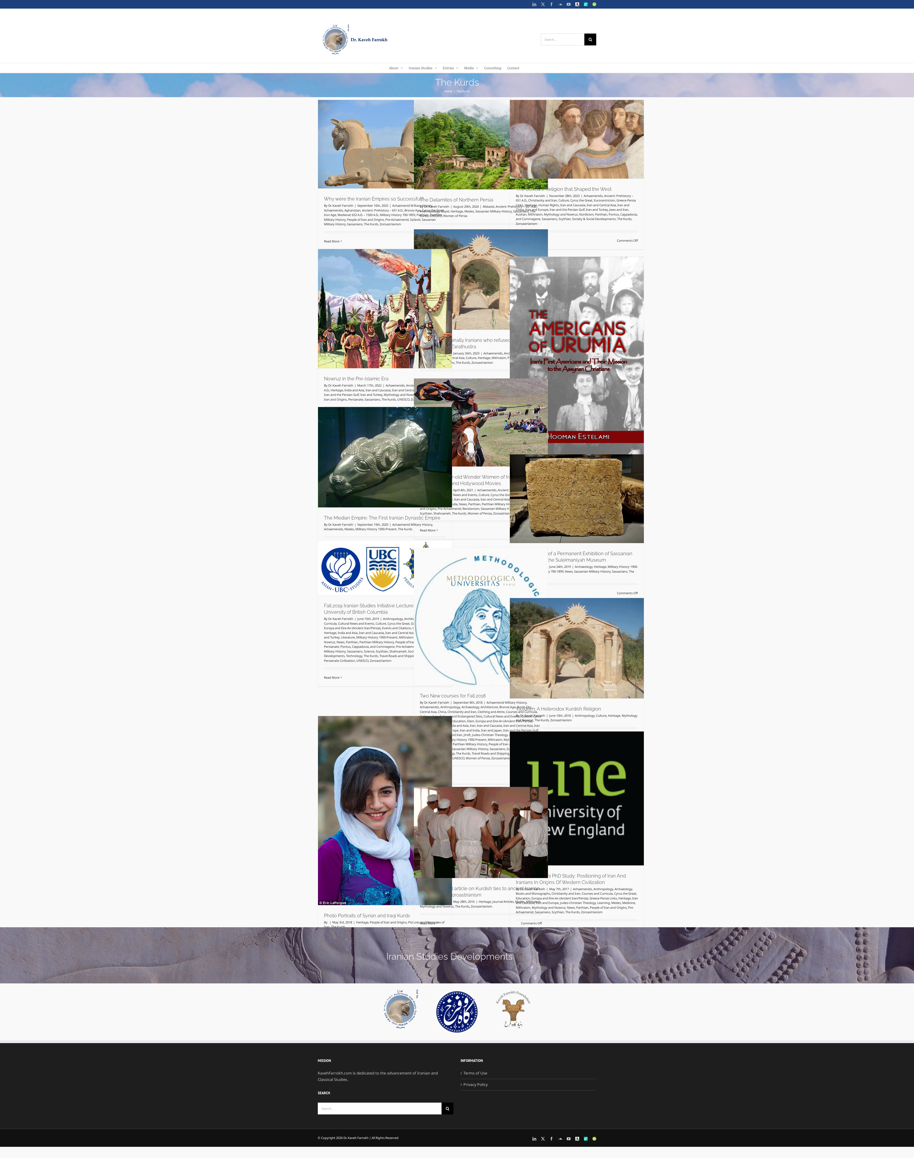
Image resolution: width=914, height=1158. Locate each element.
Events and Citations (396, 628)
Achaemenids (333, 210)
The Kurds (371, 224)
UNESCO (436, 216)
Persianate (355, 399)
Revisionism (470, 508)
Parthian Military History (499, 504)
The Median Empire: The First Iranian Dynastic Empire (382, 518)
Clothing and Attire (491, 712)
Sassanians (355, 224)
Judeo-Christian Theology (490, 735)
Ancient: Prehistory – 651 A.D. (382, 210)
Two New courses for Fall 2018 (453, 696)
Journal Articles (503, 901)
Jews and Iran (618, 209)
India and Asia (354, 390)
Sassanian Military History (493, 211)
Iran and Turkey (597, 209)
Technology (359, 545)
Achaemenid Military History (412, 524)
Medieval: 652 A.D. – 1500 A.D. (358, 215)
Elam (470, 721)
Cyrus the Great (581, 200)
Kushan (521, 214)
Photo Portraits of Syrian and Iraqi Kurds (367, 915)
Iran (473, 725)
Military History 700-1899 (397, 215)
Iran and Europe (536, 209)
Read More (331, 241)
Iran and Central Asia (601, 205)
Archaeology (583, 566)
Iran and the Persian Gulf (567, 209)
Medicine (628, 903)
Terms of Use (475, 1073)
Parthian (601, 214)
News (463, 504)
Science (369, 651)
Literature (348, 637)
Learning (603, 903)
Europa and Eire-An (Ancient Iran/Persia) (352, 628)
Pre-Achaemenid (397, 219)
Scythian (565, 219)
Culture (563, 200)
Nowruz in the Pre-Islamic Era (356, 379)
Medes (469, 211)
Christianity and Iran (542, 200)
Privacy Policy (475, 1084)
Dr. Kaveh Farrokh (340, 205)
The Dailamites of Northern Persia (456, 200)
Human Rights (548, 205)
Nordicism (586, 214)
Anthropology (430, 211)
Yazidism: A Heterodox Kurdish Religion (558, 709)
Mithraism (535, 214)
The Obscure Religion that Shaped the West (563, 189)
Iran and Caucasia (572, 205)
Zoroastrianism (390, 224)
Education (459, 721)
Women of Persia (455, 216)
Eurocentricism (604, 200)
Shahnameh (398, 651)
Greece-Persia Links (603, 898)
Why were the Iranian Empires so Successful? (373, 199)
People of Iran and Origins (365, 219)
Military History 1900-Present (376, 529)
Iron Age (330, 215)
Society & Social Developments (594, 219)
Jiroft (467, 735)
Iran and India (470, 730)
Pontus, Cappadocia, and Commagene (367, 646)
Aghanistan (352, 210)
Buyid (445, 211)
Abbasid (488, 206)
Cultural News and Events (459, 495)
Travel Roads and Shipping (402, 545)
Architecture (489, 707)
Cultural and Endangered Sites (460, 716)
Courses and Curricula (597, 893)
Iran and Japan (491, 730)
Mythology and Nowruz (561, 214)
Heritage (457, 211)
